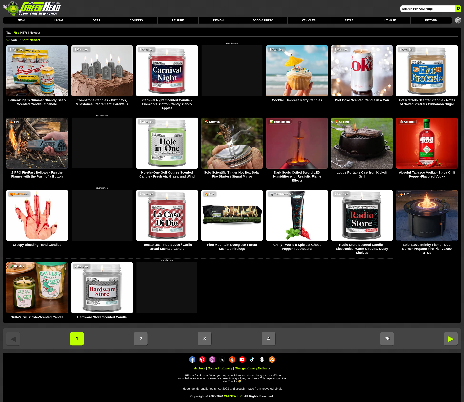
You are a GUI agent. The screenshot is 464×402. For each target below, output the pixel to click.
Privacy (226, 368)
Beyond (431, 20)
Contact (213, 368)
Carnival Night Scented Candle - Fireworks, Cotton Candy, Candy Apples (167, 104)
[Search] (458, 8)
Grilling (342, 121)
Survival (212, 121)
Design (218, 20)
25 (387, 338)
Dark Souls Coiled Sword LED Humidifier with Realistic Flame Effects (297, 176)
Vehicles (309, 20)
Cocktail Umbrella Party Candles (297, 100)
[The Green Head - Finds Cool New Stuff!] (32, 8)
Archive (199, 368)
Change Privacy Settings (252, 368)
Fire (14, 121)
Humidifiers (280, 121)
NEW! (21, 20)
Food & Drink (263, 20)
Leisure (178, 20)
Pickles (17, 266)
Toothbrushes (281, 194)
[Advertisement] (232, 70)
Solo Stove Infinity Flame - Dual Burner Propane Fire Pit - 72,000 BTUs (427, 249)
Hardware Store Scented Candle (102, 317)
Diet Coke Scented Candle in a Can (362, 100)
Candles (16, 49)
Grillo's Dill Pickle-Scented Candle (37, 317)
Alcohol (407, 121)
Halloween (19, 194)
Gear (97, 20)
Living (58, 20)
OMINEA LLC (233, 396)
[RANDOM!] (458, 20)
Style (349, 20)
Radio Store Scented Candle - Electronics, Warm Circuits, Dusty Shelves (362, 249)
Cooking (136, 20)
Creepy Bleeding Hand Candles (37, 245)
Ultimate (389, 20)
